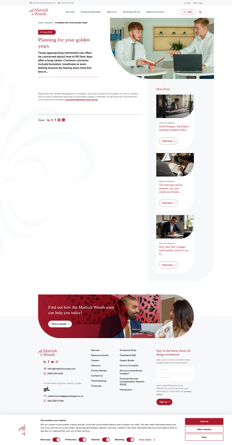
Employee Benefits (90, 11)
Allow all (204, 421)
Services (70, 11)
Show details (145, 440)
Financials (96, 385)
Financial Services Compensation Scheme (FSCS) (132, 381)
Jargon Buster (127, 360)
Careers (95, 360)
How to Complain (129, 365)
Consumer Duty (128, 350)
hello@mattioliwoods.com (62, 368)
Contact (187, 3)
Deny (204, 437)
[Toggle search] (200, 12)
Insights (49, 23)
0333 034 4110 (55, 373)
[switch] (82, 439)
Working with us (131, 11)
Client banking (98, 380)
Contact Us (97, 375)
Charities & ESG (128, 355)
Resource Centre (155, 11)
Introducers (126, 389)
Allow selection (204, 429)
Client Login (198, 3)
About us (111, 11)
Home (40, 23)
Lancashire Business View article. (81, 99)
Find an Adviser (99, 370)
